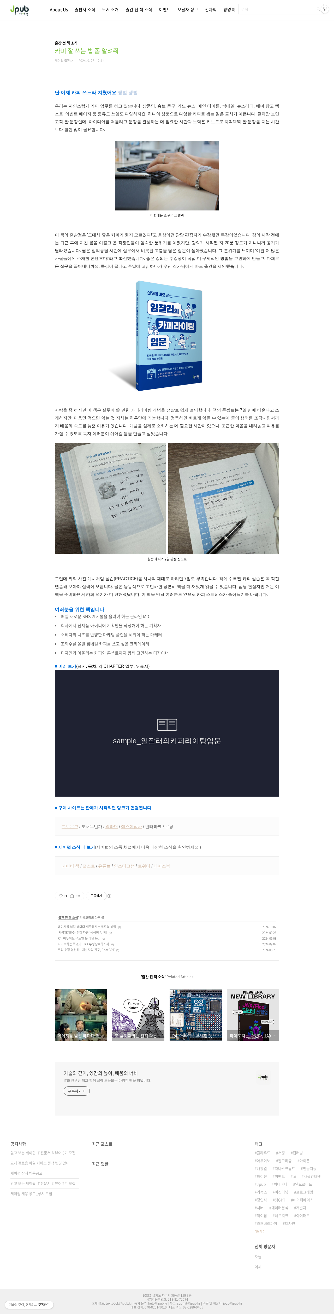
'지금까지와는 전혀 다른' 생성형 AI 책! (82, 932)
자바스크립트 (285, 1168)
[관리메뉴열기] (325, 9)
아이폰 (305, 1160)
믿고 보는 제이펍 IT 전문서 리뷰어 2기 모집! (43, 1183)
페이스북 (161, 866)
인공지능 (310, 1168)
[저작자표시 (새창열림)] (109, 896)
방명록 (229, 9)
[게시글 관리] (78, 896)
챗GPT (280, 1199)
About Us (59, 9)
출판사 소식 (85, 9)
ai (294, 1176)
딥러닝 (298, 1152)
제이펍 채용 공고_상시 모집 (31, 1193)
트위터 (144, 866)
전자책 (211, 9)
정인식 (262, 1199)
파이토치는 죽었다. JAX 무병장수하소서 (83, 944)
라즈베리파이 (267, 1223)
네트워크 (281, 1215)
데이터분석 (279, 1207)
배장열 (262, 1168)
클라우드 (263, 1152)
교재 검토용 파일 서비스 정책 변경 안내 (39, 1163)
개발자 (301, 1207)
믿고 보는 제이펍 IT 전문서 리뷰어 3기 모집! (43, 1152)
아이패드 (303, 1215)
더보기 (258, 1231)
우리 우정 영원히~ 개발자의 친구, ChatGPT (86, 949)
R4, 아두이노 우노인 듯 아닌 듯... (79, 938)
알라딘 (111, 826)
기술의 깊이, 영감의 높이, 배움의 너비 (101, 1073)
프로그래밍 (304, 1192)
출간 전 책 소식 (139, 9)
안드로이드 (303, 1184)
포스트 (88, 866)
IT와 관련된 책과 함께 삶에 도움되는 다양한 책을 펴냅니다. (107, 1080)
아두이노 (263, 1160)
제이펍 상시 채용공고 (26, 1173)
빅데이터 (280, 1184)
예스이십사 (131, 826)
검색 (318, 9)
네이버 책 (70, 866)
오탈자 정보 (187, 9)
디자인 (290, 1223)
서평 (281, 1152)
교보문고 (70, 826)
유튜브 (104, 866)
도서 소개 (110, 9)
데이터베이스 (303, 1199)
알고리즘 (285, 1160)
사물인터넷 (312, 1176)
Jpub (261, 1184)
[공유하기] (72, 896)
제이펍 (262, 1215)
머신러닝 (281, 1192)
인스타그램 (124, 866)
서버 (260, 1207)
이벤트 (165, 9)
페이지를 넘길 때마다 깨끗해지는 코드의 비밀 (87, 926)
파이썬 (262, 1176)
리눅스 (262, 1192)
